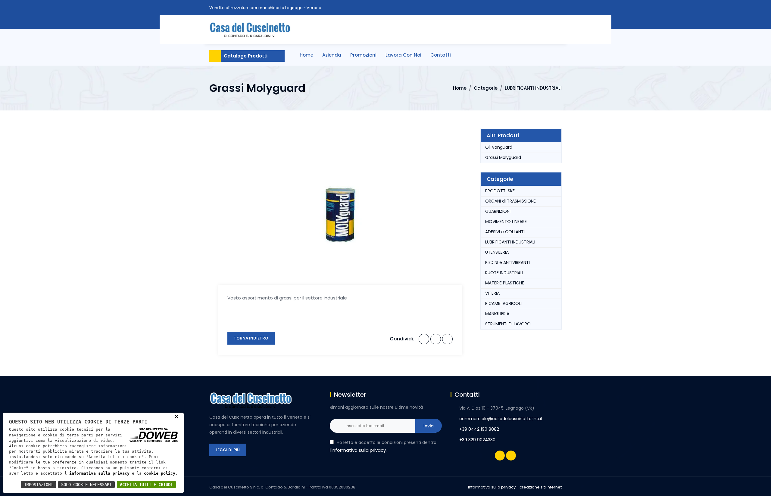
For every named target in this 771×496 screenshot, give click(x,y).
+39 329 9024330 (477, 440)
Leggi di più (228, 450)
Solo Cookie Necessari (86, 484)
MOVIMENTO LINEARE (506, 222)
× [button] (176, 416)
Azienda (331, 55)
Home (306, 55)
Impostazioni (38, 484)
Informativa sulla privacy (492, 487)
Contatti (440, 55)
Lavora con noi (403, 55)
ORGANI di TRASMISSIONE (510, 201)
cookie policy (159, 473)
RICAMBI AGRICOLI (503, 303)
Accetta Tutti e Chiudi (146, 484)
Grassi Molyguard (503, 157)
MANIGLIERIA (497, 314)
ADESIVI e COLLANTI (505, 232)
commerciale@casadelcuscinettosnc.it (501, 419)
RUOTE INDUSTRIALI (504, 273)
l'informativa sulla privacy (358, 450)
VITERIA (492, 293)
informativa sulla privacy (99, 473)
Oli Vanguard (498, 147)
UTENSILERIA (497, 252)
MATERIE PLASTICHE (504, 283)
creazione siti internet (541, 487)
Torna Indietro (251, 338)
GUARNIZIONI (497, 211)
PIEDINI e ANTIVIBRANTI (507, 262)
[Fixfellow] (250, 29)
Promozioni (363, 55)
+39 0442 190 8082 (479, 429)
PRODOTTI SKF (500, 191)
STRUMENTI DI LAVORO (508, 324)
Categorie (486, 88)
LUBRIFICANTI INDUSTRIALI (533, 88)
